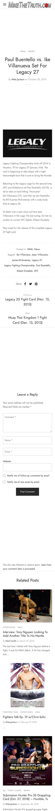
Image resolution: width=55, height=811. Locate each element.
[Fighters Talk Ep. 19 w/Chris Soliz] (27, 685)
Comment (10, 417)
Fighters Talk (10, 712)
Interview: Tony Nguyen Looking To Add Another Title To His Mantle (25, 634)
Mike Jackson (18, 79)
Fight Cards (15, 790)
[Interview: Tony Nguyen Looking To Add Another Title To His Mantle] (27, 605)
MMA (23, 51)
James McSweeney (21, 260)
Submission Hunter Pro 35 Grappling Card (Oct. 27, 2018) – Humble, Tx (26, 797)
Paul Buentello (43, 265)
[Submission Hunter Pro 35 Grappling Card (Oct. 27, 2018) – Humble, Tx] (27, 760)
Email (8, 451)
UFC (36, 271)
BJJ (4, 790)
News (31, 51)
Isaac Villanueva (40, 254)
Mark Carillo (11, 640)
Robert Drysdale (25, 271)
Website (7, 461)
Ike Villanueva (23, 254)
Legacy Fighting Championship (19, 265)
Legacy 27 (37, 260)
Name (9, 440)
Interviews (9, 627)
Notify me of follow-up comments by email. (28, 475)
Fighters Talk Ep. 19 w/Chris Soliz (24, 717)
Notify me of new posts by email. (23, 482)
